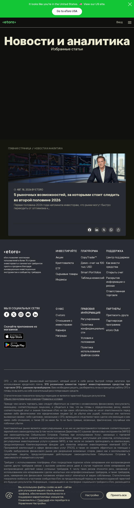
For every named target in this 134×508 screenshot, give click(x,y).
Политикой (43, 500)
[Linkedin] (35, 314)
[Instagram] (21, 314)
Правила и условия (52, 399)
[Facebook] (6, 314)
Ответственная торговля (115, 293)
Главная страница (19, 148)
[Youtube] (28, 314)
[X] (104, 230)
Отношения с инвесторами (64, 322)
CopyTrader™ (89, 257)
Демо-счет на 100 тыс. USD (92, 265)
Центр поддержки (117, 257)
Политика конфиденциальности (92, 328)
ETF (58, 268)
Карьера (61, 330)
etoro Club (112, 330)
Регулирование (90, 319)
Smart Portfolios (91, 272)
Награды (61, 335)
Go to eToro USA (67, 11)
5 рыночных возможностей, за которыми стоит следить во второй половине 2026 (66, 197)
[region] (67, 496)
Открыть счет (114, 272)
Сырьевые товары (67, 274)
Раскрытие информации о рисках (115, 282)
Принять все (119, 495)
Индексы (61, 279)
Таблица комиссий (92, 278)
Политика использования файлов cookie (90, 351)
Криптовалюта (65, 263)
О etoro (60, 315)
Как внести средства (113, 265)
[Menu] (129, 22)
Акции (59, 257)
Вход (120, 22)
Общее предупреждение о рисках (22, 399)
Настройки (92, 495)
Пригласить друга (117, 315)
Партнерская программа (114, 322)
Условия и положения (88, 340)
